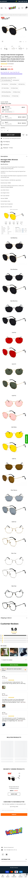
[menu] (1, 8)
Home (2, 14)
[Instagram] (6, 854)
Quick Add (14, 794)
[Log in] (19, 8)
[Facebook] (2, 854)
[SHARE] (26, 135)
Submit (14, 814)
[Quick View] (19, 776)
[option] (14, 30)
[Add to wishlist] (23, 135)
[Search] (6, 8)
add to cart (11, 135)
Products (6, 14)
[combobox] (26, 659)
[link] (7, 759)
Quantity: (3, 127)
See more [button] (22, 702)
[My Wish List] (22, 8)
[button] (23, 41)
